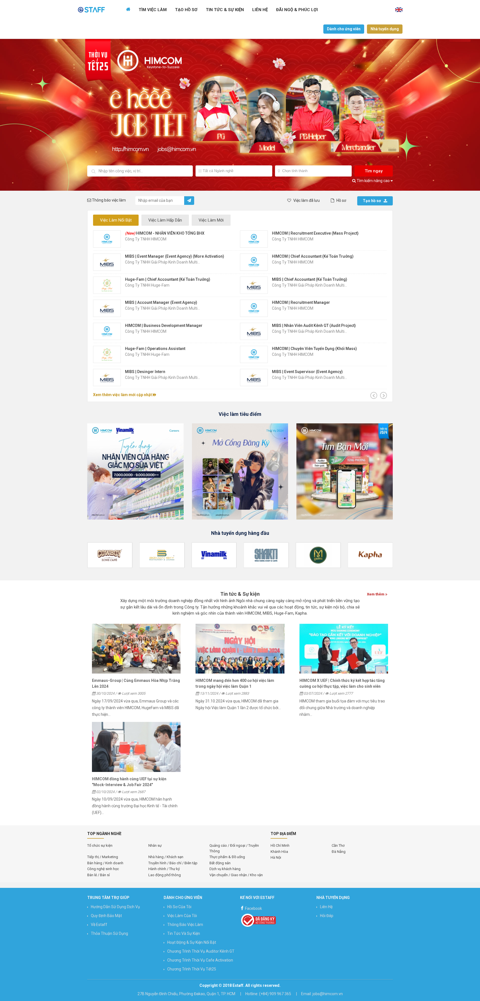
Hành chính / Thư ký (164, 869)
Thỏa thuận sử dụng (109, 933)
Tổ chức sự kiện (99, 845)
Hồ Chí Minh (280, 845)
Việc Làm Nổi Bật (116, 220)
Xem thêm (376, 594)
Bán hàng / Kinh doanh (105, 863)
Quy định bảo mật (106, 915)
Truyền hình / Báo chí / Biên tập (173, 863)
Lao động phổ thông (164, 875)
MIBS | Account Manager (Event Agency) (161, 302)
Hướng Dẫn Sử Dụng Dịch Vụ (115, 907)
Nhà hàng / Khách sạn (165, 857)
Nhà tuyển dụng (385, 29)
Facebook (253, 908)
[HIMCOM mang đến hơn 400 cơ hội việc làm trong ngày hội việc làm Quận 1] (240, 649)
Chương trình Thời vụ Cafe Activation (200, 960)
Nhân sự (155, 845)
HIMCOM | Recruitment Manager (301, 302)
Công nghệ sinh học (103, 869)
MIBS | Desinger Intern (145, 371)
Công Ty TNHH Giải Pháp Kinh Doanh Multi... (162, 262)
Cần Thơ (338, 845)
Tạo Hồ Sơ (186, 9)
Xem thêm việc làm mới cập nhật (123, 395)
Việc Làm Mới (211, 220)
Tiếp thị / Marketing (102, 857)
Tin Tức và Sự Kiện (183, 933)
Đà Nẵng (339, 852)
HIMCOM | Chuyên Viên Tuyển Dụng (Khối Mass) (314, 348)
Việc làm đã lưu (306, 200)
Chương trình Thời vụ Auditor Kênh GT (200, 951)
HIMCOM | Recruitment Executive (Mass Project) (315, 233)
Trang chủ (128, 9)
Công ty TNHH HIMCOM (145, 239)
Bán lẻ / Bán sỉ (98, 875)
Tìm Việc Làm (153, 9)
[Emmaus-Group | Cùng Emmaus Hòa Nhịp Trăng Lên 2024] (136, 649)
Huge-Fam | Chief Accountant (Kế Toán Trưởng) (167, 279)
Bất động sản (220, 863)
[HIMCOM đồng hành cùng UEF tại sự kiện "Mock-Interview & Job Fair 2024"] (136, 747)
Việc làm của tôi (182, 915)
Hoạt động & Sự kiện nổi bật (191, 942)
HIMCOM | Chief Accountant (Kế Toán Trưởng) (313, 256)
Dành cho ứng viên (344, 29)
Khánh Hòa (279, 852)
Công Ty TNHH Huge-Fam (147, 285)
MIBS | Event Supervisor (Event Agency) (307, 371)
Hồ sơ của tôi (179, 907)
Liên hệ (260, 9)
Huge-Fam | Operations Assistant (155, 348)
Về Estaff (99, 924)
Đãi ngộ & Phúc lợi (297, 9)
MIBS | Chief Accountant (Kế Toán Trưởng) (309, 279)
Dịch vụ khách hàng (225, 869)
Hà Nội (276, 857)
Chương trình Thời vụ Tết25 (191, 969)
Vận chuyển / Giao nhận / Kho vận (236, 875)
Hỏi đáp (326, 915)
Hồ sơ (341, 200)
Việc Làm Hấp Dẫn (165, 220)
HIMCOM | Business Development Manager (163, 325)
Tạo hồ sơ (372, 200)
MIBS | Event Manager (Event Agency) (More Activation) (174, 256)
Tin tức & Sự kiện (225, 9)
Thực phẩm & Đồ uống (227, 857)
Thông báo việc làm (185, 924)
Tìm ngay (373, 170)
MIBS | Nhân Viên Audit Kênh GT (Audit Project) (314, 325)
